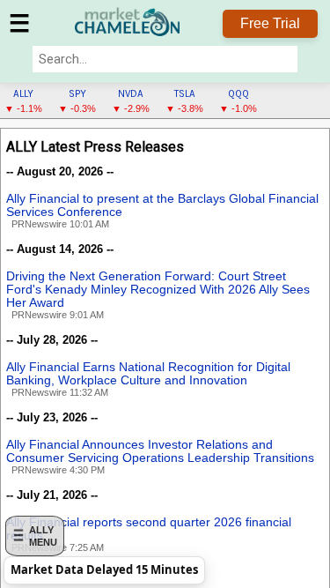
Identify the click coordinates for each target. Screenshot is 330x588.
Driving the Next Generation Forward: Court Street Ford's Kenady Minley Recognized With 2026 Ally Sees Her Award (158, 289)
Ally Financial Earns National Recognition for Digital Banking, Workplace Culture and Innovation (148, 374)
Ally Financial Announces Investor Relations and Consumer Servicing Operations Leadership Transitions (160, 451)
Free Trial (270, 23)
